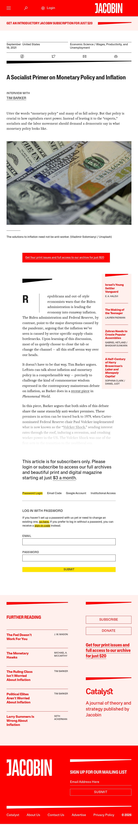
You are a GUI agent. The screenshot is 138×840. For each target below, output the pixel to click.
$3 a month (64, 478)
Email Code (54, 493)
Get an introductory (23, 23)
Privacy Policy (103, 815)
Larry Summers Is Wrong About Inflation (20, 721)
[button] (9, 8)
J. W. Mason (61, 634)
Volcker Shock (74, 427)
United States (31, 44)
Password (30, 552)
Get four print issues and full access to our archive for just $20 (64, 257)
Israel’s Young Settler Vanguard (114, 288)
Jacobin (46, 23)
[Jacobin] (108, 8)
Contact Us (56, 815)
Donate (108, 631)
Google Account (76, 493)
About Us (33, 815)
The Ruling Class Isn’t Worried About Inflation (19, 676)
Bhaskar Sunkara (116, 346)
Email (26, 536)
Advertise (79, 815)
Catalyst (13, 815)
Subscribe (108, 619)
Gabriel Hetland (115, 342)
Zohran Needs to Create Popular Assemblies (116, 335)
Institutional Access (103, 493)
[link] (48, 8)
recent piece (80, 390)
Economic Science (82, 44)
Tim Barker (16, 98)
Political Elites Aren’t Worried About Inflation (18, 698)
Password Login (32, 493)
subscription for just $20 (72, 23)
